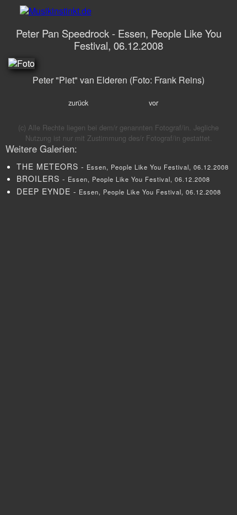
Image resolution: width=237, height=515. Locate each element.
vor (153, 102)
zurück (78, 102)
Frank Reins (178, 79)
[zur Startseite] (118, 11)
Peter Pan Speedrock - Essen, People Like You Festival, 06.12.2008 (119, 39)
